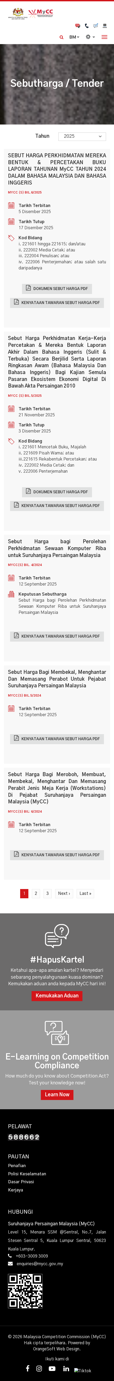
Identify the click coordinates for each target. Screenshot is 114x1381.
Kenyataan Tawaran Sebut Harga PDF (60, 303)
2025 (69, 136)
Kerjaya (15, 1190)
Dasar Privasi (21, 1182)
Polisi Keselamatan (27, 1174)
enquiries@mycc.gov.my (40, 1264)
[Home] (57, 13)
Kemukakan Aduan (57, 996)
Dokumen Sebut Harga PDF (60, 289)
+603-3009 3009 (32, 1256)
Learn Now (57, 1095)
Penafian (17, 1166)
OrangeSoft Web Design (56, 1349)
